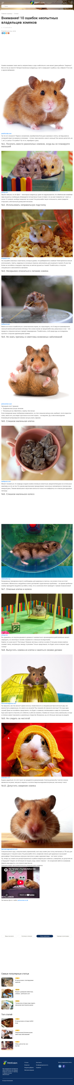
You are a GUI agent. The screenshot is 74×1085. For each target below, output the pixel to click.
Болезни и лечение (27, 936)
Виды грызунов (9, 936)
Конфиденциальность (42, 1065)
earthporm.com (6, 481)
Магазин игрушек (29, 1070)
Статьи (26, 1062)
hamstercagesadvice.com (9, 849)
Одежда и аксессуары (63, 936)
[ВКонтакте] (2, 33)
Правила (38, 1067)
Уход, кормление (44, 936)
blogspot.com (5, 258)
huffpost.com (5, 324)
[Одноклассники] (6, 33)
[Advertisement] (37, 49)
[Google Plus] (8, 33)
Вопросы (27, 1065)
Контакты (39, 1062)
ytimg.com (4, 192)
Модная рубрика (29, 1067)
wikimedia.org (5, 579)
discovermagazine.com (8, 703)
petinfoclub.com (6, 133)
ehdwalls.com (5, 778)
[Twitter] (4, 33)
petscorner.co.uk (6, 404)
